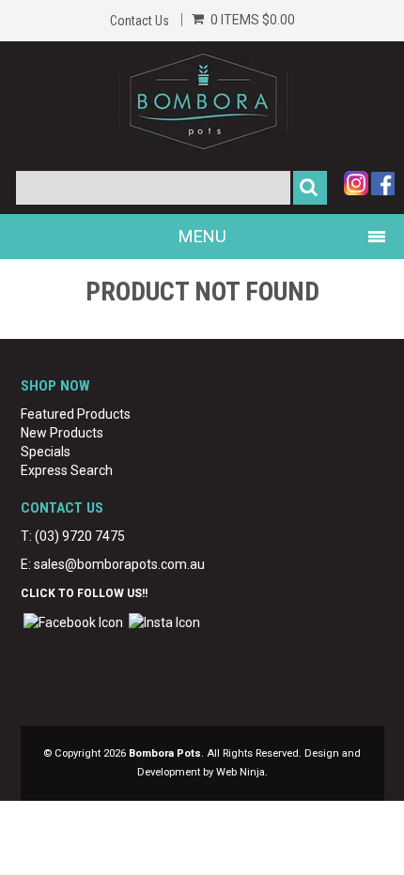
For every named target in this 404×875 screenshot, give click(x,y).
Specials (45, 451)
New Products (62, 432)
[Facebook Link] (73, 621)
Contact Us (139, 20)
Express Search (67, 470)
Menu (202, 236)
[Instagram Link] (164, 621)
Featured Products (76, 414)
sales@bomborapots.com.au (119, 564)
